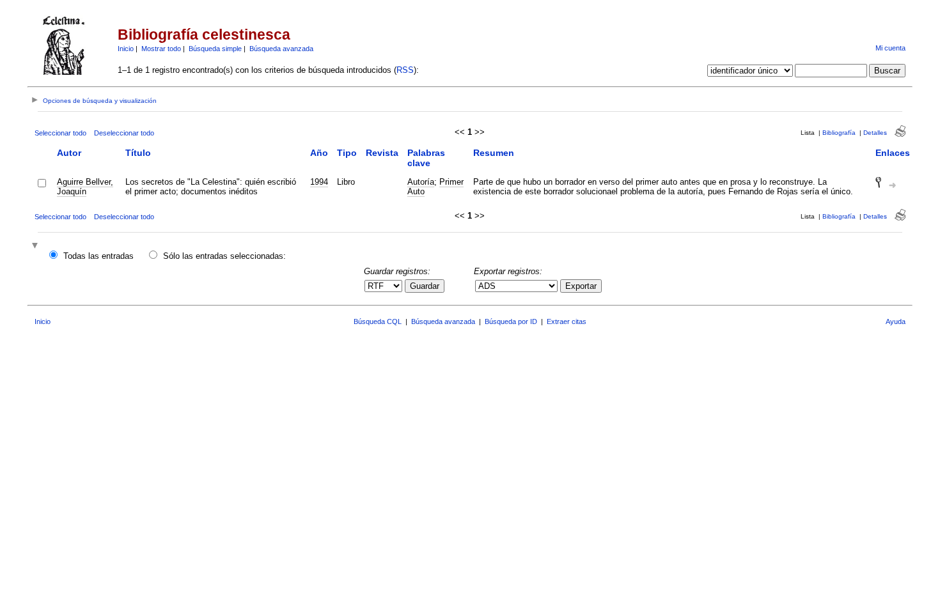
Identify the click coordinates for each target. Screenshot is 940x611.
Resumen (493, 153)
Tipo (347, 153)
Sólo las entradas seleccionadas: (224, 256)
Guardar (424, 286)
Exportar (581, 286)
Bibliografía (839, 132)
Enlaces (892, 153)
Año (319, 153)
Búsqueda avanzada (281, 48)
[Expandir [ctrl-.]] (36, 246)
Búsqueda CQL (378, 321)
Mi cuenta (890, 48)
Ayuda (895, 321)
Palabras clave (426, 158)
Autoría (420, 182)
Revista (382, 153)
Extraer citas (566, 321)
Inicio (126, 48)
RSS (405, 70)
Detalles (875, 132)
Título (138, 153)
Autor (69, 153)
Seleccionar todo (60, 133)
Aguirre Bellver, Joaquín (85, 186)
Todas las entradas (98, 256)
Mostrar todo (161, 48)
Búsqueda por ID (511, 321)
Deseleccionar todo (124, 133)
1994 (319, 182)
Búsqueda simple (215, 48)
